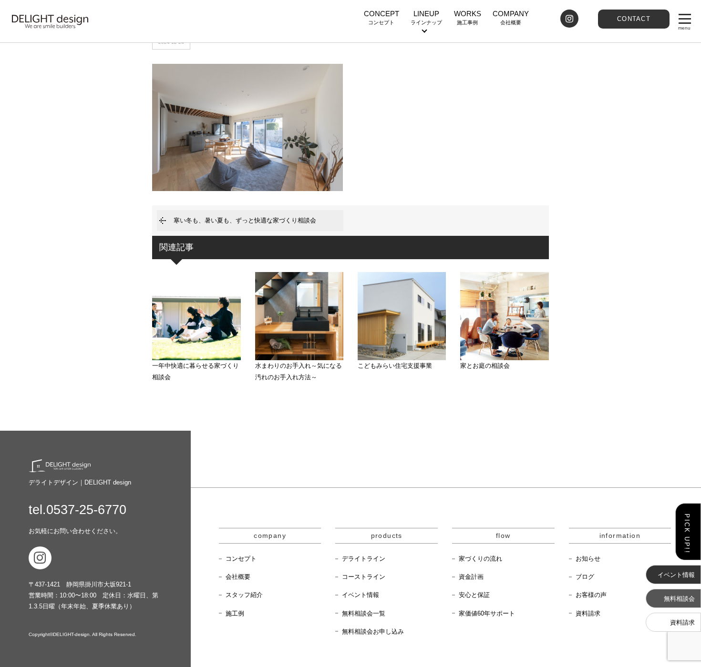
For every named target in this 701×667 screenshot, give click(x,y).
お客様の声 (591, 594)
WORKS (467, 17)
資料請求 (588, 613)
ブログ (585, 576)
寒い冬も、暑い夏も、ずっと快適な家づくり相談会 (245, 220)
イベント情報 (360, 594)
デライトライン (363, 558)
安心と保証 (474, 594)
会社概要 (238, 576)
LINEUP (426, 17)
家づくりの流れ (480, 558)
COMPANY (511, 17)
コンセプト (241, 558)
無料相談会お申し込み (373, 631)
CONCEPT (381, 17)
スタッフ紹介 (244, 594)
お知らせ (588, 558)
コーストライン (363, 576)
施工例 (235, 613)
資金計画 (471, 576)
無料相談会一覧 (363, 613)
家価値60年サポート (487, 613)
